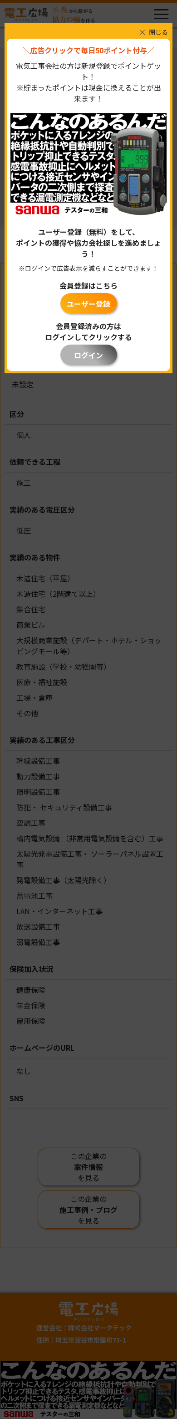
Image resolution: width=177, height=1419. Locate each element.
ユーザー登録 (88, 303)
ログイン (88, 355)
